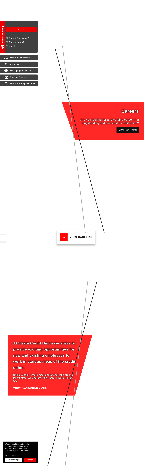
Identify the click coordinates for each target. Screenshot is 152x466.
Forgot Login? (16, 42)
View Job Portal (129, 129)
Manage (30, 460)
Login (21, 29)
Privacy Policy (11, 455)
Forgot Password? (19, 38)
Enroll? (13, 46)
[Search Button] (22, 3)
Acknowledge (13, 460)
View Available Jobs (30, 387)
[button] (76, 237)
